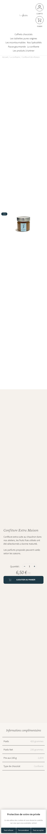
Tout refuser (8, 830)
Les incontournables (15, 42)
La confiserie (33, 46)
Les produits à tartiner (23, 50)
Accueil (5, 57)
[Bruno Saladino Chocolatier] (23, 15)
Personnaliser (23, 830)
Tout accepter (38, 830)
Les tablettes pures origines (23, 38)
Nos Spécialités (34, 42)
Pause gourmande (17, 46)
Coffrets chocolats (24, 34)
